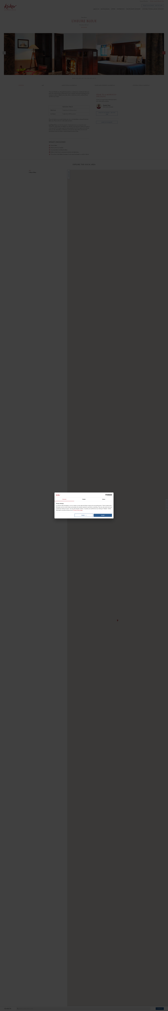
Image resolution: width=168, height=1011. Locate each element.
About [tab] (103, 499)
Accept (102, 515)
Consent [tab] (64, 499)
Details (83, 515)
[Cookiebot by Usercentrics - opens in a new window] (106, 495)
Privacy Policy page (78, 510)
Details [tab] (84, 499)
